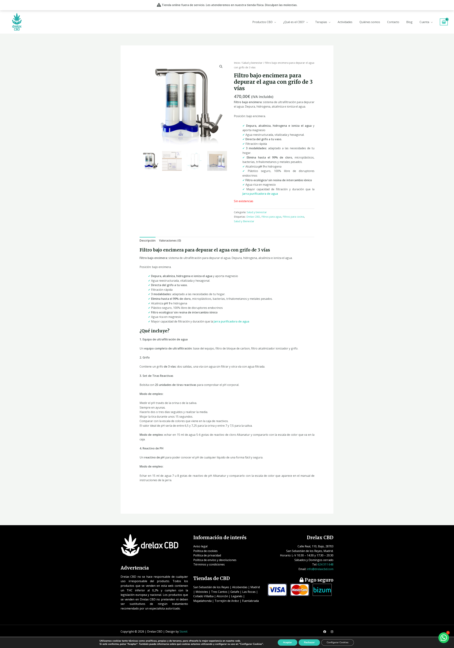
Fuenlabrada (250, 601)
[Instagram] (332, 631)
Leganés (236, 596)
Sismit (183, 631)
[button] (221, 66)
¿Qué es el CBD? (293, 22)
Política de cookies (205, 551)
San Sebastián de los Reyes (211, 587)
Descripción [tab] (148, 240)
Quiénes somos (369, 22)
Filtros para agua (271, 216)
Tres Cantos (219, 592)
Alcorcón (222, 596)
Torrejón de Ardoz (227, 601)
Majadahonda (202, 601)
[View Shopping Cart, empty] (444, 21)
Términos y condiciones (209, 564)
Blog (409, 22)
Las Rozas (249, 592)
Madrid (255, 587)
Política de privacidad (207, 555)
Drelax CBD (253, 216)
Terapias (321, 22)
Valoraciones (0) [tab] (170, 240)
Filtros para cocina (293, 216)
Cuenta (424, 22)
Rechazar (309, 642)
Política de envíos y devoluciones (214, 560)
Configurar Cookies (337, 642)
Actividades (345, 22)
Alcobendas (239, 587)
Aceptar (287, 642)
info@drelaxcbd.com (320, 569)
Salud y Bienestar (244, 221)
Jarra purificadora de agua (260, 194)
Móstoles (202, 592)
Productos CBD (262, 22)
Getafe (234, 592)
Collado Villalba (203, 596)
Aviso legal (200, 546)
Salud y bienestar (252, 62)
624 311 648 (325, 564)
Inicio (237, 62)
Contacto (393, 22)
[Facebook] (324, 631)
